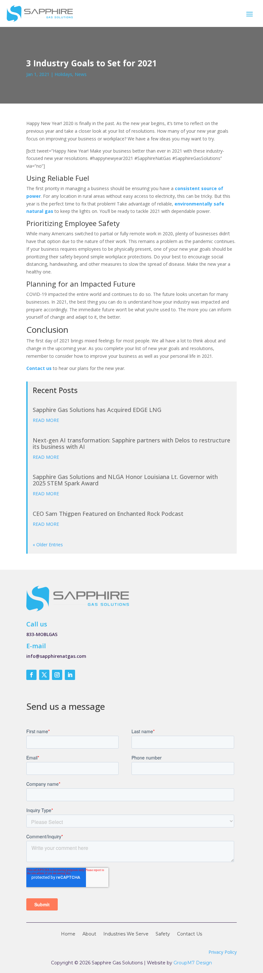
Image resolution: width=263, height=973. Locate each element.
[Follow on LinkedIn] (70, 675)
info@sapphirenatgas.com (56, 656)
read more (46, 420)
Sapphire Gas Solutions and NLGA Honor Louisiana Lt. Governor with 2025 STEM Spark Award (125, 480)
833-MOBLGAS (41, 634)
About (89, 934)
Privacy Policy (222, 952)
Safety (163, 934)
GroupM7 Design (193, 963)
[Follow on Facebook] (31, 675)
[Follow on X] (44, 675)
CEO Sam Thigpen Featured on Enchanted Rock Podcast (108, 513)
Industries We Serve (125, 934)
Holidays (63, 74)
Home (68, 934)
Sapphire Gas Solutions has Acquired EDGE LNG (97, 410)
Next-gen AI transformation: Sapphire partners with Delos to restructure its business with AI (131, 443)
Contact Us (189, 934)
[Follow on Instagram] (57, 675)
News (81, 74)
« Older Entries (48, 544)
